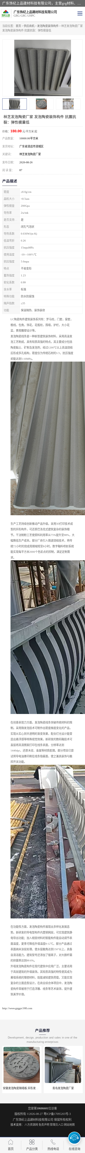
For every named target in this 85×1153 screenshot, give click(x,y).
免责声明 (44, 1124)
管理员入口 (56, 1124)
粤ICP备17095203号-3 (57, 1114)
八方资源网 (31, 1124)
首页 (18, 25)
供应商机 (29, 25)
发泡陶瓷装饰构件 (48, 25)
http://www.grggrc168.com (17, 1008)
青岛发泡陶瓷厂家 (22, 1088)
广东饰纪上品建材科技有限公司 (33, 1119)
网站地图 (69, 1124)
